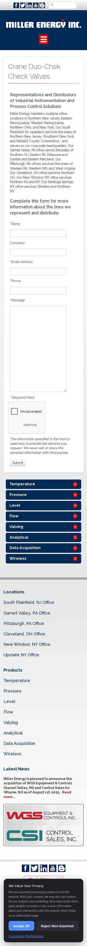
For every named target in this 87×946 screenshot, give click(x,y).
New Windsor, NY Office (26, 644)
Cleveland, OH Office (24, 633)
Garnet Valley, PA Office (26, 613)
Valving (16, 526)
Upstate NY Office (21, 654)
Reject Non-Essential (57, 926)
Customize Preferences (26, 936)
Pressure (18, 494)
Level (15, 505)
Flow (14, 516)
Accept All (21, 926)
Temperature (22, 484)
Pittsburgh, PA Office (23, 623)
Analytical (19, 537)
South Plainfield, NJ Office (28, 602)
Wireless (18, 558)
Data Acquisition (25, 548)
